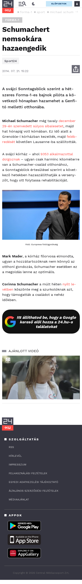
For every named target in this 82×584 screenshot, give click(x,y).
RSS (11, 447)
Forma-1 (12, 20)
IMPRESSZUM (17, 464)
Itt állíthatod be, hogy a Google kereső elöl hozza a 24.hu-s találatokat (46, 322)
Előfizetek (59, 3)
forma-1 (26, 12)
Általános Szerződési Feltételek (33, 490)
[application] (41, 377)
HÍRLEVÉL (15, 455)
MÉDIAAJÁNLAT (19, 499)
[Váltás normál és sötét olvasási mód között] (33, 4)
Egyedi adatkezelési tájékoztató (33, 482)
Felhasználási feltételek (28, 473)
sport (41, 12)
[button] (76, 11)
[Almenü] (22, 4)
